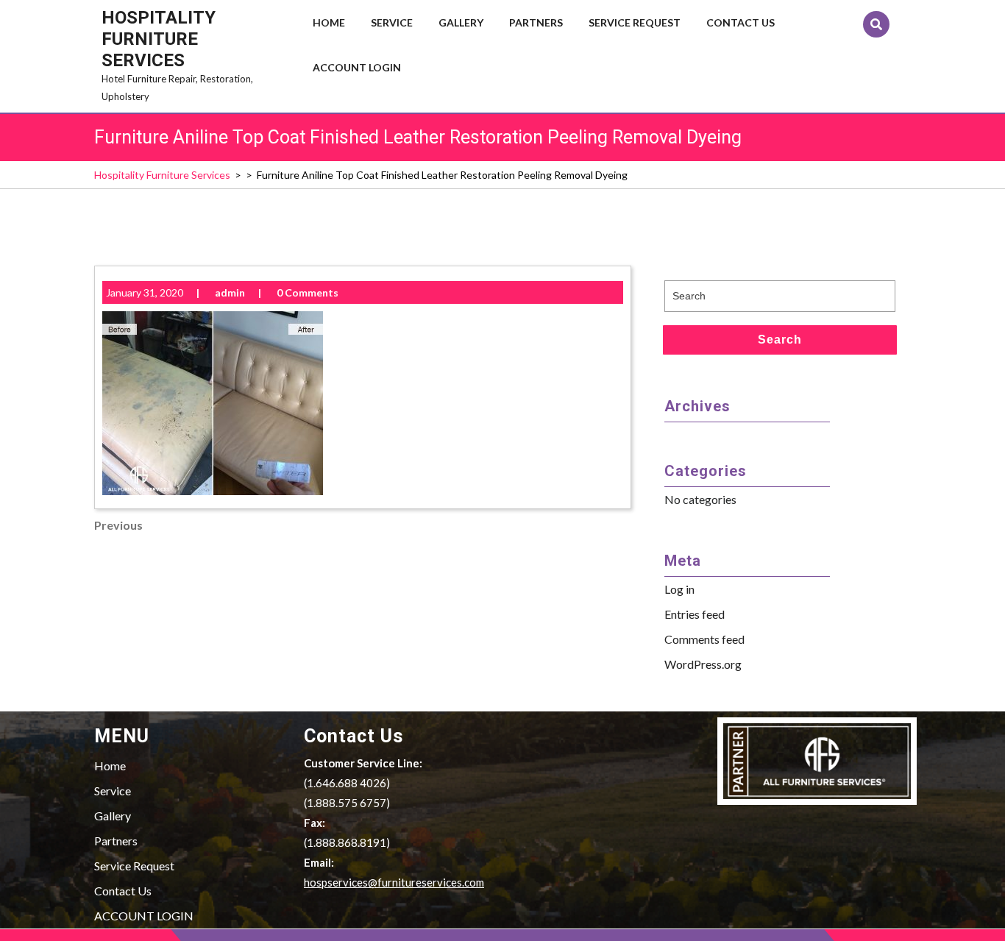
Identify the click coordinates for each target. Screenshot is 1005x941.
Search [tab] (780, 339)
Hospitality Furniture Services (159, 39)
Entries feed (694, 614)
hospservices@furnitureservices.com (394, 882)
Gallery (460, 22)
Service (392, 22)
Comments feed (704, 639)
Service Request (635, 22)
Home (329, 22)
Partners (536, 22)
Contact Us (740, 22)
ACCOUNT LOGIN (357, 67)
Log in (679, 589)
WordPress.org (703, 664)
